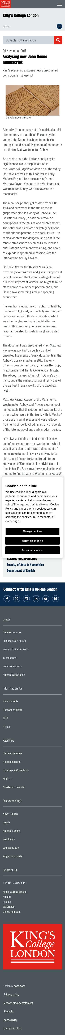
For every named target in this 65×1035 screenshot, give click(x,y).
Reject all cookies (32, 540)
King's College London (21, 15)
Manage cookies (24, 1028)
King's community (26, 857)
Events (20, 823)
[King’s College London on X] (16, 598)
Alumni (20, 728)
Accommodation (26, 763)
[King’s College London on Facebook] (6, 598)
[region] (32, 517)
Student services (26, 754)
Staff (19, 719)
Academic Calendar (28, 788)
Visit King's (22, 840)
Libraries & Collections (29, 771)
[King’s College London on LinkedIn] (36, 598)
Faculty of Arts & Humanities (25, 564)
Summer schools (26, 667)
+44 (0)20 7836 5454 (15, 883)
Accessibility (22, 1020)
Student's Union (25, 832)
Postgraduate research (30, 650)
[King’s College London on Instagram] (26, 598)
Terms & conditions (26, 986)
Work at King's (24, 849)
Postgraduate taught (28, 642)
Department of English (21, 570)
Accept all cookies (32, 550)
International (24, 659)
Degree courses (26, 633)
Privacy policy (23, 994)
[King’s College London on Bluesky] (55, 598)
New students (24, 702)
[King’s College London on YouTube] (45, 598)
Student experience (28, 676)
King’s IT (21, 780)
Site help (20, 1011)
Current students (26, 711)
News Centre (24, 815)
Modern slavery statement (30, 1003)
